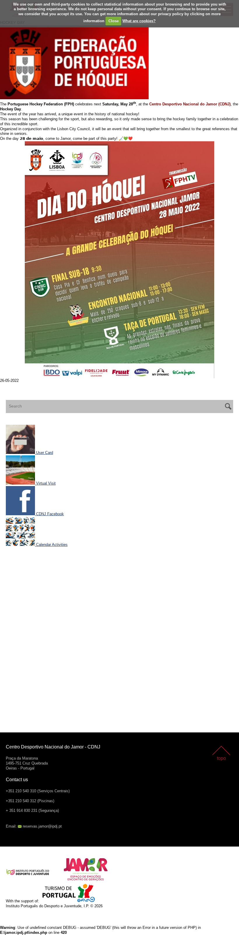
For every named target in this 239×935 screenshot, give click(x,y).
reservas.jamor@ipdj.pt (42, 826)
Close (113, 21)
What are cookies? (139, 21)
